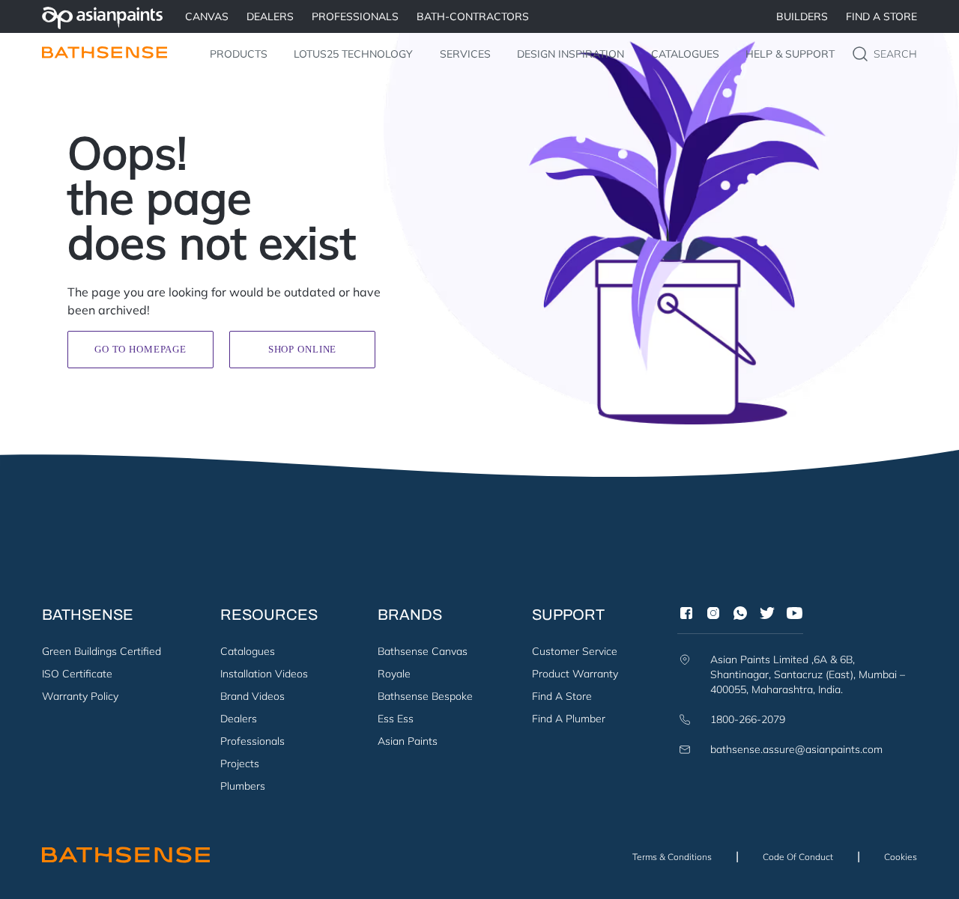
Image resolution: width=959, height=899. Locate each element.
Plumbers (242, 786)
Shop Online (302, 349)
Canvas (207, 16)
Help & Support (790, 54)
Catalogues (685, 54)
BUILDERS (802, 16)
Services (465, 54)
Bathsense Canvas (423, 651)
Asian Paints (408, 741)
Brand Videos (252, 696)
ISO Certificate (77, 673)
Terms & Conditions (672, 856)
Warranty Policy (80, 696)
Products (238, 54)
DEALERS (270, 16)
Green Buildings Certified (101, 651)
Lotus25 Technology (353, 54)
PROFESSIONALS (355, 16)
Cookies (900, 856)
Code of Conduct (798, 856)
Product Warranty (575, 673)
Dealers (238, 718)
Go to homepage (140, 349)
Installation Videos (264, 673)
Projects (239, 763)
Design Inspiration (570, 54)
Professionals (252, 741)
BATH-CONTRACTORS (473, 16)
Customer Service (574, 651)
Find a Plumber (568, 718)
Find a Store (881, 16)
